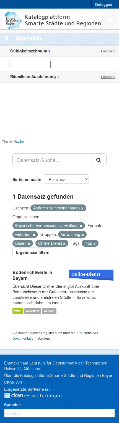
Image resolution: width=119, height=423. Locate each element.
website (49, 311)
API (79, 332)
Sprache (12, 404)
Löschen (108, 51)
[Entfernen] (82, 208)
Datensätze (29, 37)
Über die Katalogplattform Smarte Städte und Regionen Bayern (59, 375)
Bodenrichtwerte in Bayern (32, 275)
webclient (32, 311)
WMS (17, 311)
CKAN (37, 395)
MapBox (19, 141)
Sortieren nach (26, 179)
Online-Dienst (85, 274)
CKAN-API (13, 382)
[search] (99, 159)
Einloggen (103, 4)
